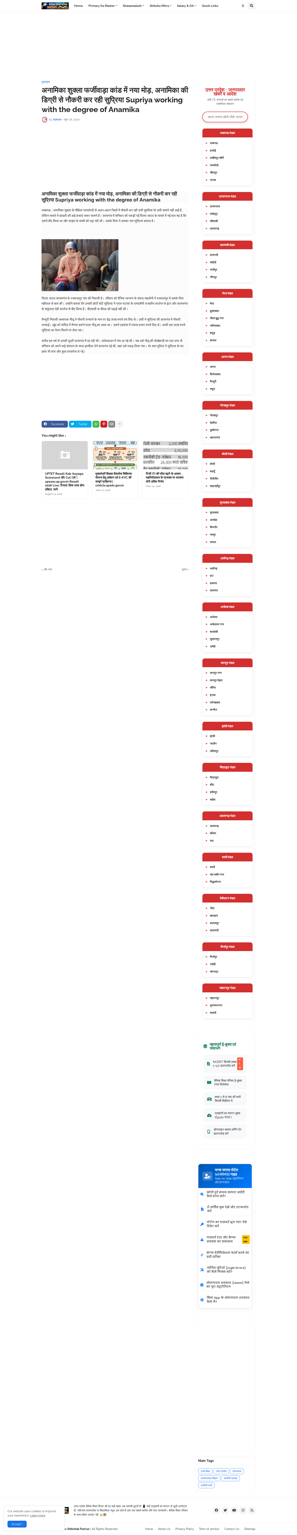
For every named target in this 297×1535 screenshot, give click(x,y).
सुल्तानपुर (214, 639)
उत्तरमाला (236, 1471)
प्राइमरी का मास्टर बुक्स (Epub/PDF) (227, 1115)
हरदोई (213, 150)
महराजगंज (215, 437)
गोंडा (212, 908)
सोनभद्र (214, 971)
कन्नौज (213, 709)
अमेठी (212, 646)
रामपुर (213, 534)
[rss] (252, 1510)
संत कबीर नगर (217, 874)
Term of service (209, 1529)
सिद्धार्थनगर (215, 881)
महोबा (212, 799)
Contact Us (231, 1529)
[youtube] (234, 1510)
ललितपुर (214, 751)
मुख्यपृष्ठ (46, 81)
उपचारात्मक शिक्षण (209, 1478)
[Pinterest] (103, 424)
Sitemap (249, 1529)
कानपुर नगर (216, 672)
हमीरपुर (213, 792)
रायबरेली (214, 165)
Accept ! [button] (17, 1524)
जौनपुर (213, 277)
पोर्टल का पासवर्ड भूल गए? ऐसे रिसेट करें (227, 1224)
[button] (243, 6)
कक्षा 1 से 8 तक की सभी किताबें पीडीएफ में (228, 1099)
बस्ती (212, 867)
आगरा (213, 366)
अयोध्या (213, 617)
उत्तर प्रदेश (221, 1471)
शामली (213, 1012)
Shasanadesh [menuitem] (132, 6)
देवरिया (213, 422)
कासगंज (214, 590)
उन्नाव (213, 180)
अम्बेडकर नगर (217, 624)
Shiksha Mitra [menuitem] (159, 6)
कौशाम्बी (214, 221)
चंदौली (213, 262)
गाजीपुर (213, 269)
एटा (211, 575)
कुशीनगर (214, 430)
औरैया (213, 687)
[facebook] (216, 1510)
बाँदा (212, 784)
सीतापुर (213, 172)
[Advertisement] (148, 46)
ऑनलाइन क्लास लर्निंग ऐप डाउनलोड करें (227, 1131)
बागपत (213, 340)
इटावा (213, 695)
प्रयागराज (215, 206)
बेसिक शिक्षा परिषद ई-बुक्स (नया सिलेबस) (228, 1082)
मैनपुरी (213, 381)
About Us (164, 1529)
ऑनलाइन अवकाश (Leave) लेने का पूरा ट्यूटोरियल (227, 1285)
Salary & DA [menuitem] (185, 6)
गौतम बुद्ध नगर (217, 318)
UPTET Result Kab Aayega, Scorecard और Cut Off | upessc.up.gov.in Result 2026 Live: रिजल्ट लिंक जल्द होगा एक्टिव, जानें (64, 481)
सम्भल (213, 542)
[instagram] (243, 1510)
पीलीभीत (214, 478)
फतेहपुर (214, 213)
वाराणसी (214, 255)
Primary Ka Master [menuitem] (101, 6)
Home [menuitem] (78, 6)
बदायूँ (212, 471)
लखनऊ (214, 143)
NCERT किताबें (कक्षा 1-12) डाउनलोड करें (227, 1064)
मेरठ (212, 303)
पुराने (184, 569)
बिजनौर (213, 527)
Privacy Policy (184, 1529)
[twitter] (225, 1510)
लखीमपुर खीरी (217, 157)
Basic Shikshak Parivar (74, 1529)
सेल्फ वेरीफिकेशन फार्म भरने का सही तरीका (227, 1255)
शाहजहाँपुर (215, 486)
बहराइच (214, 915)
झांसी (212, 736)
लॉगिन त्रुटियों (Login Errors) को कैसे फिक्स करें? (226, 1270)
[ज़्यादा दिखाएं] (119, 424)
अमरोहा (213, 519)
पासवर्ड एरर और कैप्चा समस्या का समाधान (227, 1239)
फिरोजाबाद (215, 374)
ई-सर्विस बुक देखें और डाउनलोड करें (228, 1209)
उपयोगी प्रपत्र (230, 1478)
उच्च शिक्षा (205, 1471)
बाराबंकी (214, 631)
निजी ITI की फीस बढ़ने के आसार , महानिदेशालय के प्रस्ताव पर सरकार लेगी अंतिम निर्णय (165, 477)
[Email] (111, 424)
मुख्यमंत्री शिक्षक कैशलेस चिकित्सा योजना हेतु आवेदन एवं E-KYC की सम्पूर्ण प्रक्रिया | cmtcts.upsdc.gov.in (113, 479)
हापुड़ (212, 332)
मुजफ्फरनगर (216, 1005)
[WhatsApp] (96, 424)
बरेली (212, 463)
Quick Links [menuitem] (210, 6)
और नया (48, 569)
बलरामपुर (214, 923)
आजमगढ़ (214, 826)
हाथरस (213, 583)
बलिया (213, 833)
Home (149, 1529)
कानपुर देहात (216, 680)
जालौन (213, 743)
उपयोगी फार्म (206, 1485)
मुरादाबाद (214, 512)
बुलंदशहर (214, 311)
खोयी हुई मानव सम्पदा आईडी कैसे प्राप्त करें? (225, 1194)
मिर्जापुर (213, 956)
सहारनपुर (214, 998)
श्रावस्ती (214, 930)
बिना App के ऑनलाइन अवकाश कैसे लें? (228, 1300)
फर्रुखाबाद (215, 702)
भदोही (213, 964)
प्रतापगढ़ (214, 228)
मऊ (212, 840)
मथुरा (212, 389)
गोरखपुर (214, 415)
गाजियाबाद (215, 325)
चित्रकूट (214, 777)
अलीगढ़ (213, 568)
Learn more (37, 1515)
